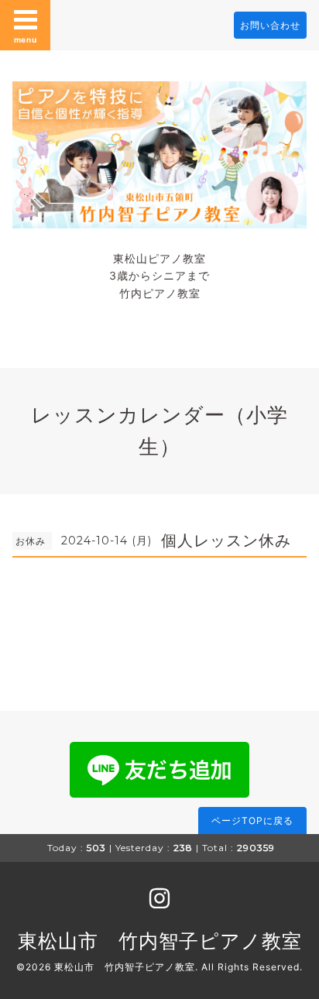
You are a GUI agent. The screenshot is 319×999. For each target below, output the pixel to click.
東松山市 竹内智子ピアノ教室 (160, 941)
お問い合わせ (270, 25)
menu (25, 39)
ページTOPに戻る (252, 820)
